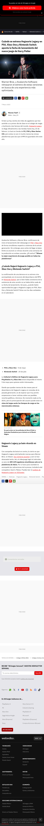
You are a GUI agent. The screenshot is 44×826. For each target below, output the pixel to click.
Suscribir (38, 673)
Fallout (25, 32)
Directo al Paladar (7, 775)
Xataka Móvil (6, 752)
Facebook (15, 98)
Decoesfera (5, 790)
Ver (23, 569)
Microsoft (26, 715)
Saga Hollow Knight (8, 715)
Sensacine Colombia (29, 809)
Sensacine (26, 762)
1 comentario (8, 98)
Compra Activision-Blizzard (31, 723)
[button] (14, 112)
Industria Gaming (28, 708)
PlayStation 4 (27, 712)
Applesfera (5, 754)
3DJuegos (26, 749)
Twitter (19, 98)
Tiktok (39, 689)
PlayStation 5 (6, 704)
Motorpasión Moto (28, 777)
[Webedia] (8, 739)
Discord (35, 689)
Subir (36, 738)
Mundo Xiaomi (6, 760)
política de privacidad (27, 679)
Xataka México (6, 803)
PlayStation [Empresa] (30, 719)
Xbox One (5, 712)
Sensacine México (28, 806)
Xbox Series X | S (28, 704)
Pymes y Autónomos (28, 790)
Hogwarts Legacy (21, 477)
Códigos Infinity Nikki (22, 658)
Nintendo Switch (34, 477)
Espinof (25, 765)
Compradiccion (6, 793)
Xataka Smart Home (8, 757)
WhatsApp (10, 689)
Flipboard (23, 98)
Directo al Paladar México (10, 812)
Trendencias (5, 788)
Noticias (12, 477)
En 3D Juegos (8, 428)
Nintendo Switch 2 (35, 32)
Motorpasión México (29, 812)
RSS (31, 689)
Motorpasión (26, 775)
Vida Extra (26, 752)
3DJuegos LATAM (28, 803)
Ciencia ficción (8, 32)
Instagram (26, 689)
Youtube (22, 689)
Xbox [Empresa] (7, 719)
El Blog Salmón (27, 788)
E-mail (26, 98)
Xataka (4, 749)
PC (3, 708)
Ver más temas (7, 730)
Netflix (18, 32)
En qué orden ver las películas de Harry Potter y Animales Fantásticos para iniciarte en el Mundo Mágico (20, 432)
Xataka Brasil (6, 806)
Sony (3, 723)
